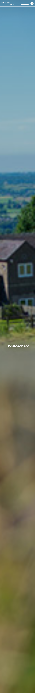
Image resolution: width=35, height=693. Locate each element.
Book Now (25, 3)
